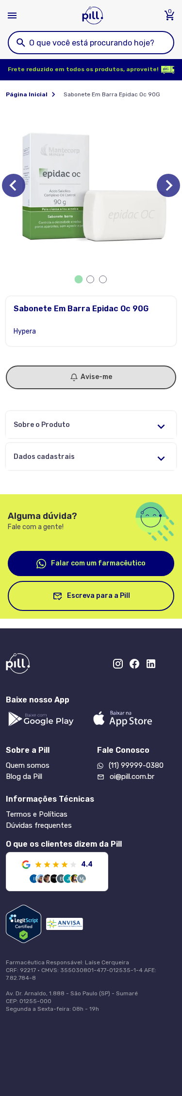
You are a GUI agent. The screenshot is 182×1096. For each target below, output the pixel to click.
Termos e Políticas (36, 814)
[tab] (78, 279)
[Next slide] (168, 185)
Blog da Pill (24, 776)
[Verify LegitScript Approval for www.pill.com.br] (23, 924)
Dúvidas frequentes (39, 825)
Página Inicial (27, 94)
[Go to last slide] (13, 185)
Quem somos (28, 765)
